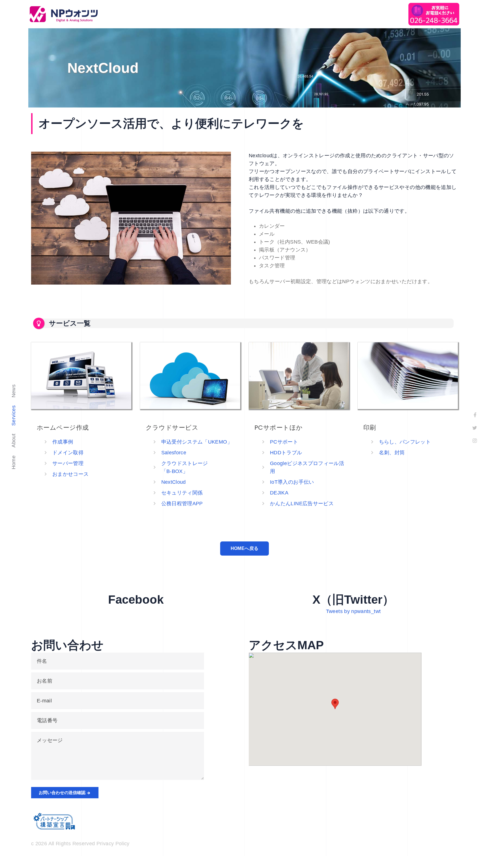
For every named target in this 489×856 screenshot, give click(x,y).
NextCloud (173, 482)
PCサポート (284, 442)
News (13, 390)
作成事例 (62, 442)
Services (13, 415)
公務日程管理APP (182, 503)
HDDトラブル (286, 452)
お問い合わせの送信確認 (63, 792)
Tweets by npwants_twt (353, 611)
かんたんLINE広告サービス (302, 503)
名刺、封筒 (392, 452)
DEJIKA (279, 493)
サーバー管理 (67, 463)
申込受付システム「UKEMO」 (196, 442)
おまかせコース (70, 474)
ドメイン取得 (67, 452)
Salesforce (173, 452)
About (13, 441)
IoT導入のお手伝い (292, 482)
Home (13, 462)
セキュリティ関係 (182, 493)
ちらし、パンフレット (405, 442)
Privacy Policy (113, 843)
